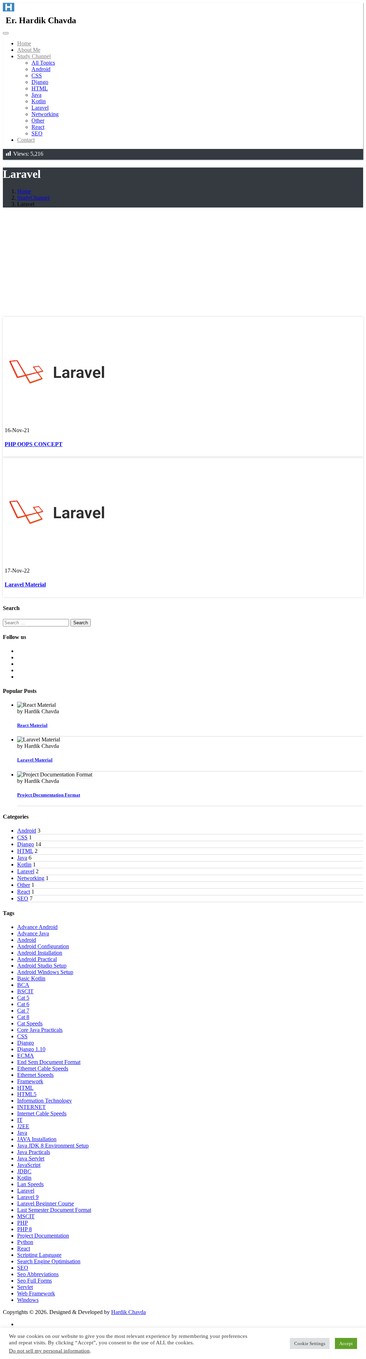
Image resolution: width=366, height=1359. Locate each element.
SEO (37, 133)
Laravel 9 (28, 1197)
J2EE (23, 1126)
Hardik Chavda (128, 1312)
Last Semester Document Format (54, 1210)
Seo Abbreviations (38, 1274)
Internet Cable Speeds (41, 1113)
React (37, 127)
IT (20, 1120)
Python (25, 1242)
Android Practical (37, 959)
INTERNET (31, 1107)
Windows (28, 1300)
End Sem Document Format (48, 1062)
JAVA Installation (36, 1139)
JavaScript (28, 1165)
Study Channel (34, 56)
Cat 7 (23, 1011)
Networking (45, 114)
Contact (26, 140)
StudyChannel (33, 198)
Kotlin (38, 101)
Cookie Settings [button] (309, 1343)
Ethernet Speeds (35, 1075)
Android (40, 69)
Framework (30, 1081)
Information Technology (44, 1101)
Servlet (25, 1287)
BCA (23, 985)
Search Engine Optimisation (48, 1261)
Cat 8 (23, 1017)
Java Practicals (33, 1152)
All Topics (43, 63)
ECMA (25, 1056)
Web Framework (36, 1293)
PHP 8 (24, 1229)
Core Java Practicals (40, 1030)
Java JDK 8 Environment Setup (53, 1146)
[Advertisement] (183, 263)
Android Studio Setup (41, 966)
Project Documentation (43, 1236)
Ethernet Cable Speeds (42, 1068)
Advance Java (33, 933)
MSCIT (26, 1216)
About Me (28, 50)
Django (39, 82)
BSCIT (25, 991)
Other (37, 121)
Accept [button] (346, 1343)
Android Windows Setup (45, 972)
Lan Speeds (30, 1184)
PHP (22, 1223)
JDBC (24, 1171)
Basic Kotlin (31, 978)
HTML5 (26, 1094)
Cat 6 (23, 1004)
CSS (36, 76)
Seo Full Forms (34, 1281)
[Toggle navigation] (6, 33)
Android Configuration (43, 946)
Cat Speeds (30, 1023)
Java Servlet (30, 1158)
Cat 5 (23, 998)
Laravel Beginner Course (45, 1203)
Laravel (40, 108)
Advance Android (37, 927)
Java (36, 95)
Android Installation (39, 953)
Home (24, 43)
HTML (39, 88)
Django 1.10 (31, 1049)
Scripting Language (39, 1255)
